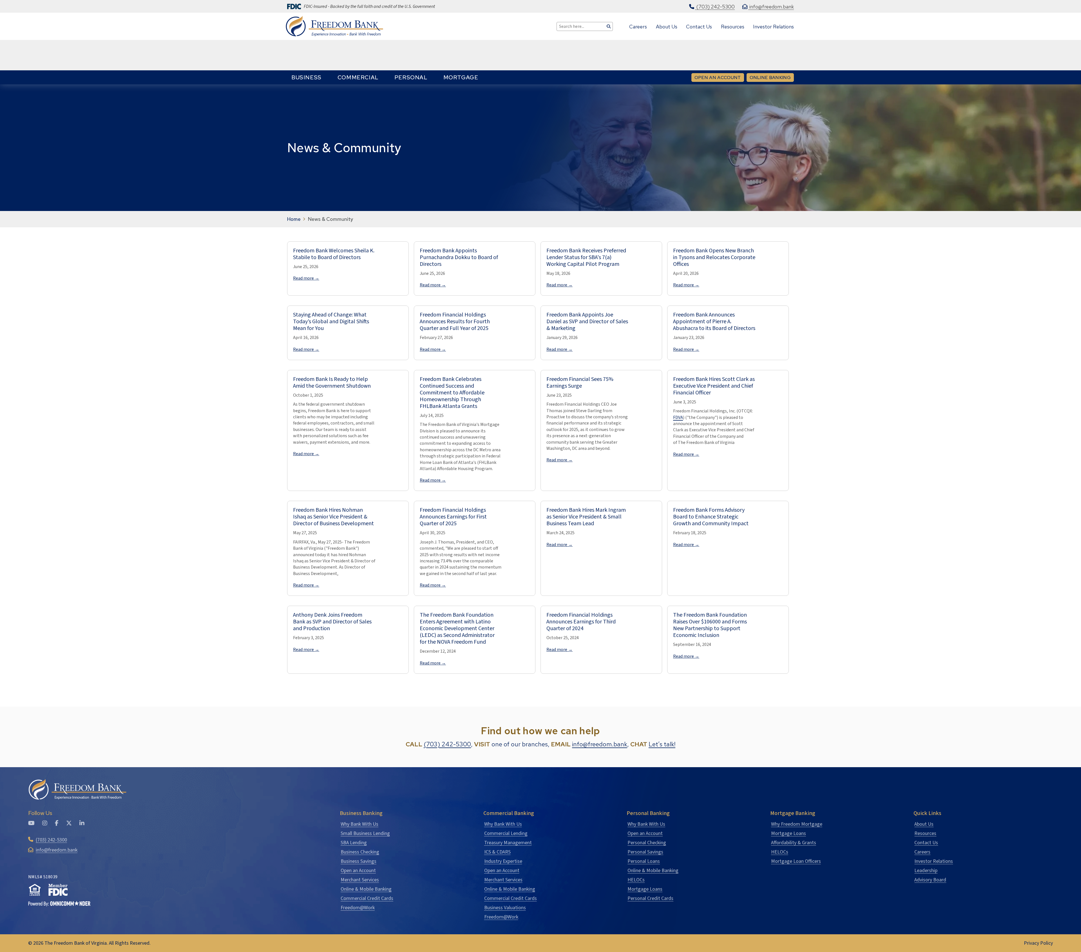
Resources (925, 833)
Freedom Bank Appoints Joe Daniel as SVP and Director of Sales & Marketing (587, 321)
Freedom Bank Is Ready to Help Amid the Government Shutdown (332, 382)
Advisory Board (930, 879)
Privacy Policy (1038, 943)
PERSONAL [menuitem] (410, 77)
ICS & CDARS (497, 852)
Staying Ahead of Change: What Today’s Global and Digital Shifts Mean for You (331, 321)
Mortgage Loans (644, 889)
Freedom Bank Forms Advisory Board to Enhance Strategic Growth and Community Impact (711, 517)
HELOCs (636, 879)
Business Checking (360, 852)
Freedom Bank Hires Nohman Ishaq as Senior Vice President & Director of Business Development (333, 517)
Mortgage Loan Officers (796, 861)
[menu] (384, 77)
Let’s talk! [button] (662, 744)
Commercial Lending (506, 833)
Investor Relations (933, 861)
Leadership (925, 870)
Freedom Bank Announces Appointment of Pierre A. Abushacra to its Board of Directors (714, 321)
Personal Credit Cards (650, 898)
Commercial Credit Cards (367, 898)
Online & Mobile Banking (366, 889)
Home (294, 219)
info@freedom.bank (599, 744)
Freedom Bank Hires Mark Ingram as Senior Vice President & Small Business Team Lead (586, 517)
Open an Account (358, 870)
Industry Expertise (503, 861)
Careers (922, 852)
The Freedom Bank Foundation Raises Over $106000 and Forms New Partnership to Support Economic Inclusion (710, 625)
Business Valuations (505, 907)
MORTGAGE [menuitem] (460, 77)
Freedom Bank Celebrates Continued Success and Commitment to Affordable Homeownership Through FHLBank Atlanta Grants (452, 393)
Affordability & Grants (793, 842)
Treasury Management (508, 842)
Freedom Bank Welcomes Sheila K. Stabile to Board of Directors (333, 254)
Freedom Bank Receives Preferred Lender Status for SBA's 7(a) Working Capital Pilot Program (586, 257)
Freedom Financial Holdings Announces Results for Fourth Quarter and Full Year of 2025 (455, 321)
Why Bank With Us (359, 824)
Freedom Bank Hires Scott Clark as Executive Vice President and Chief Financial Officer (714, 386)
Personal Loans (643, 861)
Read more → (306, 278)
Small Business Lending (365, 833)
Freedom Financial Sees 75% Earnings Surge (579, 382)
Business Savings (358, 861)
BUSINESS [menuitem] (306, 77)
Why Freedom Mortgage (796, 824)
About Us (923, 824)
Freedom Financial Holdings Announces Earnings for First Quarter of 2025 (453, 517)
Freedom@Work (358, 907)
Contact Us (926, 842)
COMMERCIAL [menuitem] (358, 77)
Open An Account (717, 77)
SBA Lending (354, 842)
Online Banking (772, 77)
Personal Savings (645, 852)
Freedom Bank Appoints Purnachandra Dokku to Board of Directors (459, 257)
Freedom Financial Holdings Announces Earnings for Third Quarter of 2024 (581, 622)
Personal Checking (646, 842)
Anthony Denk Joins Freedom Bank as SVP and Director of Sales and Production (332, 622)
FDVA (678, 417)
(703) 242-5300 (447, 744)
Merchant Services (360, 879)
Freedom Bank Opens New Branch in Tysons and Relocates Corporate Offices (714, 257)
